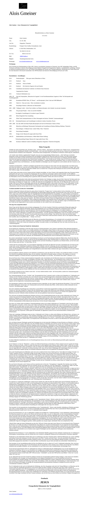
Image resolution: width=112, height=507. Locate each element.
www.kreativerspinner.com (25, 61)
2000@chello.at (24, 56)
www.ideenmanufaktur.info (15, 494)
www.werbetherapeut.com (42, 61)
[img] (23, 6)
